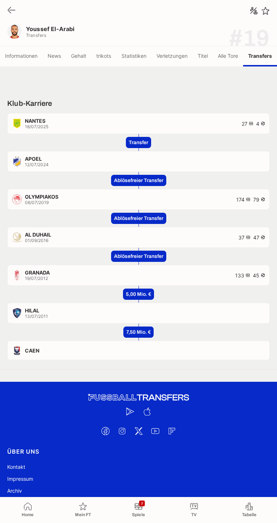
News (54, 56)
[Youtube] (155, 430)
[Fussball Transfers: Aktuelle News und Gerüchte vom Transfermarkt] (138, 397)
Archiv (14, 491)
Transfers (260, 56)
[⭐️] (265, 11)
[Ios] (146, 411)
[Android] (130, 411)
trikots (103, 56)
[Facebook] (105, 430)
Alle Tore (228, 56)
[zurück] (11, 11)
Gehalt (78, 56)
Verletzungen (172, 56)
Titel (203, 56)
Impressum (20, 479)
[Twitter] (138, 430)
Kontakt (16, 467)
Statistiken (134, 56)
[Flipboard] (171, 430)
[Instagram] (121, 430)
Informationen (21, 56)
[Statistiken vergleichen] (254, 11)
